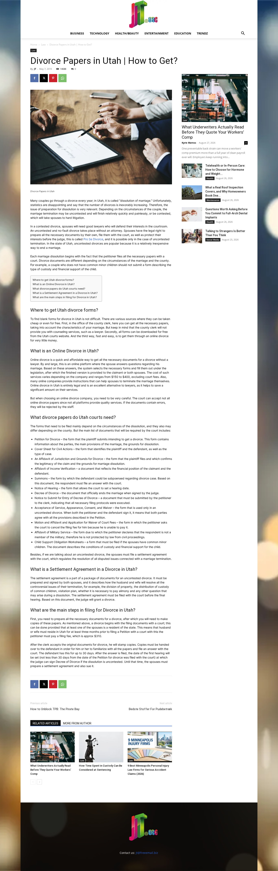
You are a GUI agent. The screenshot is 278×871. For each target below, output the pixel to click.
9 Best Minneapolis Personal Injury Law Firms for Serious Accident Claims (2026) (148, 769)
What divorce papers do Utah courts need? (59, 288)
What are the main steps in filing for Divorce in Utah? (65, 297)
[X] (44, 78)
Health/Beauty (127, 33)
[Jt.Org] (139, 14)
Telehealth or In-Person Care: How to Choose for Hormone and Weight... (225, 169)
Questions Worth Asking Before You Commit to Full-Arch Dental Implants (226, 213)
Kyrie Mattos (189, 142)
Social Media (213, 239)
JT (35, 68)
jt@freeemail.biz (147, 853)
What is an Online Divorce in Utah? (54, 284)
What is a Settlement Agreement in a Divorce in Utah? (65, 292)
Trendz (202, 33)
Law (43, 44)
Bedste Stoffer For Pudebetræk (150, 709)
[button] (243, 34)
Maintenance (213, 200)
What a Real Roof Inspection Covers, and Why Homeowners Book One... (225, 191)
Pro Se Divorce (93, 239)
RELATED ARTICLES (45, 723)
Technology (99, 33)
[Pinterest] (53, 78)
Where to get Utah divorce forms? (53, 279)
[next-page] (39, 782)
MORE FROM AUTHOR (77, 723)
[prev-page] (32, 782)
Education (182, 33)
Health (210, 178)
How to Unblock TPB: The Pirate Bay (54, 709)
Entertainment (156, 33)
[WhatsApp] (62, 78)
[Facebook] (34, 78)
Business (77, 33)
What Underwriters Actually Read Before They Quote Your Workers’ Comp (50, 769)
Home (33, 44)
